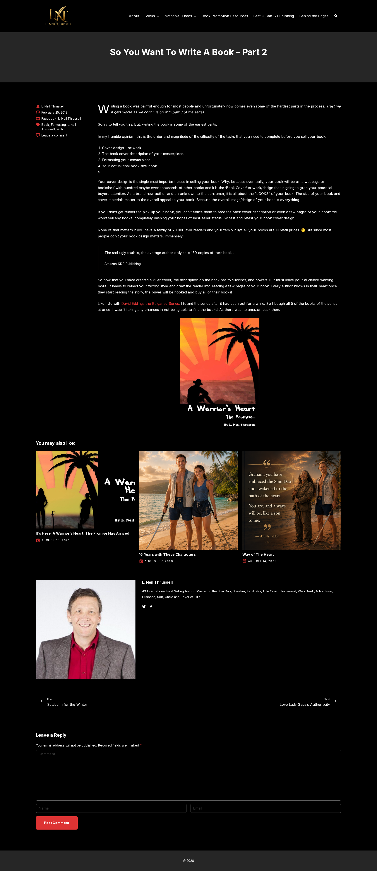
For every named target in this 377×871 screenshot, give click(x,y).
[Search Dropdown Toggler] (336, 16)
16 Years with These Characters (167, 554)
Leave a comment (54, 135)
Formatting (58, 124)
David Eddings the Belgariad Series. (151, 303)
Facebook (49, 118)
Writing (62, 129)
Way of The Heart (258, 554)
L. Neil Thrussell (69, 118)
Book (45, 124)
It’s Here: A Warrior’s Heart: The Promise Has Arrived (82, 533)
